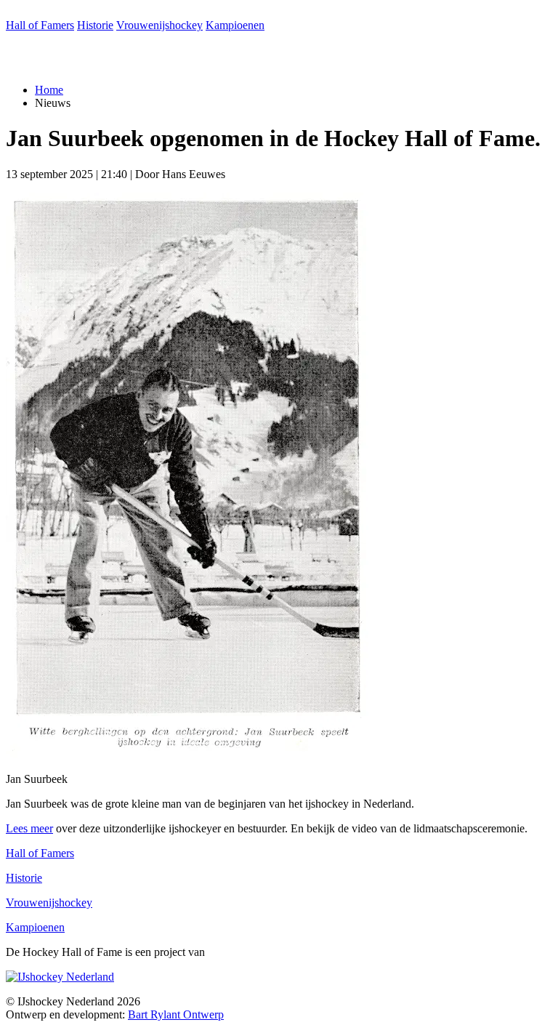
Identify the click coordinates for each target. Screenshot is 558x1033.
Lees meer (29, 828)
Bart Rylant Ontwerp (176, 1014)
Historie (95, 25)
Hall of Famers (40, 25)
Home (49, 90)
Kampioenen (235, 25)
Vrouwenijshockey (159, 25)
